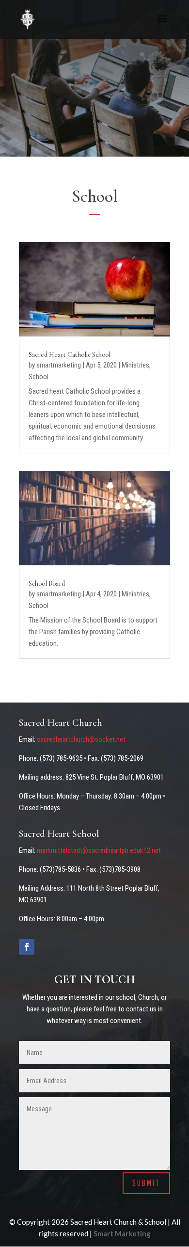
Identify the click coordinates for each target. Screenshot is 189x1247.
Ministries (135, 365)
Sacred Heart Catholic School (69, 355)
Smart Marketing (122, 1233)
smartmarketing (58, 365)
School (38, 376)
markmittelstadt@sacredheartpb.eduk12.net (99, 850)
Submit (146, 1183)
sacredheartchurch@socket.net (81, 739)
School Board (47, 583)
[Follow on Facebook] (26, 947)
